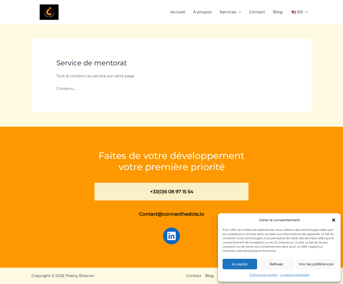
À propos (202, 12)
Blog (278, 12)
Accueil (177, 12)
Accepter (240, 264)
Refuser (276, 264)
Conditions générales (294, 275)
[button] (333, 220)
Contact (257, 12)
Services (228, 12)
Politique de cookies (263, 275)
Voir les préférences (316, 264)
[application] (238, 12)
